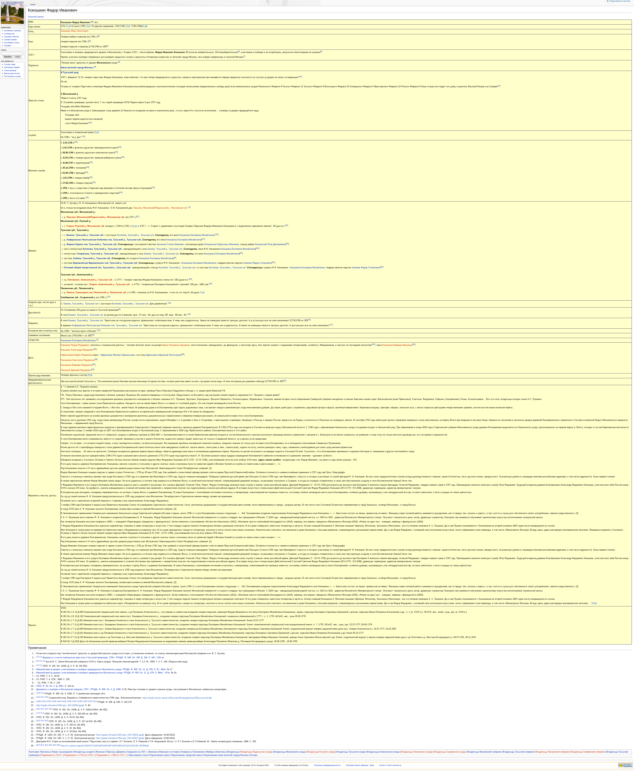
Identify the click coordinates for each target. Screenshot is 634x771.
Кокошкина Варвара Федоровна (76, 365)
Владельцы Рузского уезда (321, 752)
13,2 (46, 697)
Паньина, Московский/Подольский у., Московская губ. (160, 208)
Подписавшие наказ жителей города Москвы (225, 755)
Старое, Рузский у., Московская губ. (85, 226)
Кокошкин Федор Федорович (75, 345)
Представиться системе (620, 1)
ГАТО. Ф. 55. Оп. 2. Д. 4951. (50, 686)
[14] (75, 142)
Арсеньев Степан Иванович (170, 244)
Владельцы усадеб (84, 752)
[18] (287, 244)
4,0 (37, 665)
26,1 (42, 745)
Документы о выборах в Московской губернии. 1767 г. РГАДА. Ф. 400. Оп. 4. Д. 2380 (78, 689)
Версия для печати (12, 73)
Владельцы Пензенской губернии (552, 752)
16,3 (50, 709)
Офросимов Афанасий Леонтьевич (163, 355)
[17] (203, 239)
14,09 (84, 701)
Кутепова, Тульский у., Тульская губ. (135, 235)
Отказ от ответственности (390, 765)
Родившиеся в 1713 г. (51, 755)
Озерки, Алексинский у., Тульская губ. (109, 284)
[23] (190, 279)
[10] (300, 76)
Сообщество (9, 34)
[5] (239, 51)
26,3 (50, 745)
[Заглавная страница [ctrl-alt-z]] (13, 13)
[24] (210, 284)
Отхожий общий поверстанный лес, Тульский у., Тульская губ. (97, 267)
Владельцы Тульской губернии (518, 752)
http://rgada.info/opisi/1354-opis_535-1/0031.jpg (118, 735)
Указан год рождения (62, 752)
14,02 (49, 701)
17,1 (42, 713)
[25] (373, 344)
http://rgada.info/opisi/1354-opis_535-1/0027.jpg (118, 738)
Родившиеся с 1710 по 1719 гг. (79, 755)
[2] (87, 26)
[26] (413, 344)
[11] (498, 86)
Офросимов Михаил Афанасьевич (118, 355)
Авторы (253, 755)
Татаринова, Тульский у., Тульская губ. (98, 254)
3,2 (44, 661)
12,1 (42, 693)
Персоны (110, 752)
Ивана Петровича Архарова (176, 345)
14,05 (64, 701)
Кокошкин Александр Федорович (77, 350)
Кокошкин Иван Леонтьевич (74, 31)
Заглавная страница (12, 30)
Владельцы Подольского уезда (256, 752)
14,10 (90, 701)
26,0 (38, 745)
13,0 (38, 697)
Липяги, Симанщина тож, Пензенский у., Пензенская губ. (97, 292)
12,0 (38, 693)
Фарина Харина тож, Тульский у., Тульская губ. (92, 244)
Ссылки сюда (9, 64)
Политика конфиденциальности (327, 765)
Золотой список (36, 17)
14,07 (74, 701)
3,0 (37, 661)
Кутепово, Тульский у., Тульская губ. (177, 267)
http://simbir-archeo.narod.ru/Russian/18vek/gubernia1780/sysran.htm (175, 698)
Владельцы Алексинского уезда (383, 752)
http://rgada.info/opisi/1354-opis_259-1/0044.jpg (59, 705)
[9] (95, 67)
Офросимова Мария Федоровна (77, 355)
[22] (381, 267)
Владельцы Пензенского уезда (416, 752)
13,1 (42, 697)
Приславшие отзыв (138, 755)
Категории (34, 752)
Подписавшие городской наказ (186, 755)
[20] (241, 253)
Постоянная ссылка (12, 76)
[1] (92, 21)
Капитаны (220, 752)
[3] (126, 26)
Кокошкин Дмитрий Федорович (76, 370)
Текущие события (11, 37)
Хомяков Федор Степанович (257, 263)
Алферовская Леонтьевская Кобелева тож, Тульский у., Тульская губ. (104, 240)
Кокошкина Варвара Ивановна (397, 345)
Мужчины (45, 752)
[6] (321, 51)
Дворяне (121, 752)
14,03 (54, 701)
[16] (216, 234)
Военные (153, 752)
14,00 (38, 701)
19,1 (42, 721)
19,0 (38, 721)
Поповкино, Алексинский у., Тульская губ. (90, 280)
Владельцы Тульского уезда (350, 752)
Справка (7, 45)
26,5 (58, 745)
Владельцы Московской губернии (484, 752)
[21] (273, 262)
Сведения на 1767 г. (137, 752)
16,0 (38, 709)
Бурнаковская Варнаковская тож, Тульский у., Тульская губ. (105, 263)
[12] (90, 122)
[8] (119, 62)
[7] (244, 56)
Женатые (100, 752)
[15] (286, 225)
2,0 (37, 657)
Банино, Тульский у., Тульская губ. (85, 235)
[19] (257, 248)
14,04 (59, 701)
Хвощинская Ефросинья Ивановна (221, 244)
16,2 (46, 709)
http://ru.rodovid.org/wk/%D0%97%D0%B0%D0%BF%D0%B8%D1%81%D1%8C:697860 (103, 746)
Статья (32, 4)
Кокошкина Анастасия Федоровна (77, 360)
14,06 (69, 701)
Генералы (186, 752)
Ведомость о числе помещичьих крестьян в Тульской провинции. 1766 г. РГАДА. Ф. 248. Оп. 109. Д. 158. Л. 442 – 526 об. (103, 657)
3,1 (40, 661)
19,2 (46, 721)
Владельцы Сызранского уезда (449, 752)
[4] (143, 26)
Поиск (3, 50)
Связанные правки (12, 67)
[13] (83, 136)
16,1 (42, 709)
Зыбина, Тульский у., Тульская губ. (92, 258)
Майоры (210, 752)
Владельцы (233, 752)
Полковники (198, 752)
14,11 (95, 701)
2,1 (40, 657)
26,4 (54, 745)
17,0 (38, 713)
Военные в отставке (169, 752)
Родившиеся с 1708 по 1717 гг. (111, 755)
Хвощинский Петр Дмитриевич (270, 244)
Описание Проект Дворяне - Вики (360, 765)
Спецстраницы (10, 70)
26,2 (46, 745)
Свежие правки (10, 40)
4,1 (40, 665)
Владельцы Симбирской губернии (588, 752)
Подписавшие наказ (159, 755)
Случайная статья (11, 43)
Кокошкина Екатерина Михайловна (196, 235)
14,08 (79, 701)
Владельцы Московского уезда (289, 752)
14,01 (43, 701)
